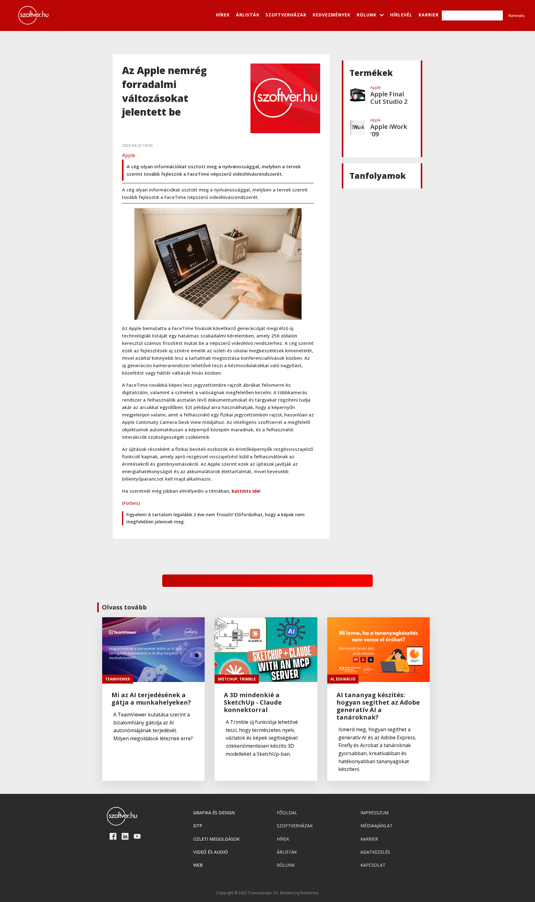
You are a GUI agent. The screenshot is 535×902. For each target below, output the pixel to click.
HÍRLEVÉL (401, 15)
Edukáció (345, 679)
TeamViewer (117, 679)
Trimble (247, 679)
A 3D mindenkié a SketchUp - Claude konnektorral (253, 702)
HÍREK (223, 15)
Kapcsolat (372, 865)
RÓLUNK (366, 15)
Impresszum (374, 813)
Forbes (131, 503)
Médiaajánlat (376, 826)
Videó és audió (210, 852)
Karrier (369, 839)
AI (332, 679)
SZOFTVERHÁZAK (286, 15)
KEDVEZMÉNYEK (331, 15)
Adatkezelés (375, 852)
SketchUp (227, 679)
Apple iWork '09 (388, 130)
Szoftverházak (295, 826)
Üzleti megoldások (216, 839)
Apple (128, 155)
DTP (197, 826)
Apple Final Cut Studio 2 (388, 97)
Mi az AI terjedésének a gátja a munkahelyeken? (151, 698)
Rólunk (286, 865)
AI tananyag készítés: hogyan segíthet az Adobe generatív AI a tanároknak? (378, 706)
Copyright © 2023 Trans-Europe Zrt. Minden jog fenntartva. (267, 893)
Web (198, 865)
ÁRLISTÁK (247, 15)
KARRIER (429, 15)
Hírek (283, 839)
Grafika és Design (214, 813)
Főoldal (287, 813)
